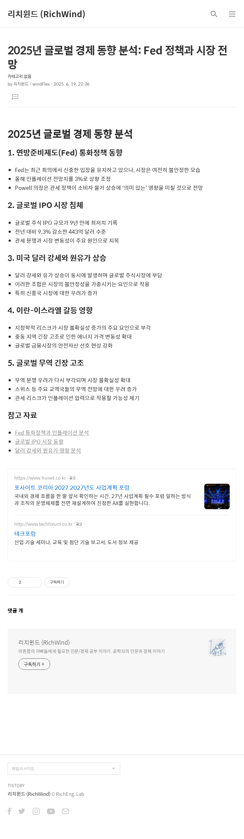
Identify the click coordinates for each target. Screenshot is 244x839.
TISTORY (16, 785)
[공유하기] (27, 582)
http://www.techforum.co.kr (43, 524)
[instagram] (36, 812)
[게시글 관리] (35, 582)
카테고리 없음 (19, 76)
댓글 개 (15, 610)
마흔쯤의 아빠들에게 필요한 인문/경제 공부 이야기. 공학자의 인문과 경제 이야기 (91, 651)
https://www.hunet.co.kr (40, 478)
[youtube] (51, 812)
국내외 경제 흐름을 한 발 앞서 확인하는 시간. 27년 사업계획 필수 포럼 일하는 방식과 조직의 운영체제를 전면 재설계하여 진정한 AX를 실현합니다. (102, 499)
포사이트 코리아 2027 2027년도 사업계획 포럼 (72, 487)
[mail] (65, 812)
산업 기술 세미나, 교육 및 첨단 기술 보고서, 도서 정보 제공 (76, 542)
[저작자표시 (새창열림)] (72, 582)
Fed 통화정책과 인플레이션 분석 (52, 432)
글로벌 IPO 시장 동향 (39, 441)
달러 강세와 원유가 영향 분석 (48, 450)
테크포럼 (25, 533)
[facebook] (9, 812)
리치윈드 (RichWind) (46, 13)
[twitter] (21, 812)
